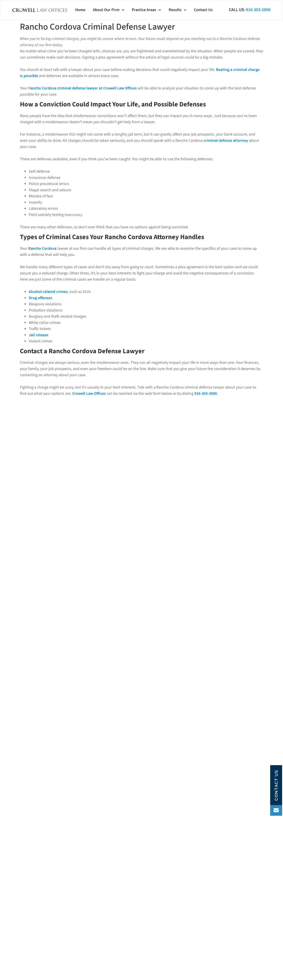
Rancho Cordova (42, 248)
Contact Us (203, 10)
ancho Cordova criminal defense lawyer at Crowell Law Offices (84, 88)
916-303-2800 (258, 10)
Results (175, 10)
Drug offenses (40, 298)
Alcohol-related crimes (48, 291)
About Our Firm (106, 10)
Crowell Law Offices (89, 393)
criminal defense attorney (226, 140)
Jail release (38, 335)
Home (80, 10)
